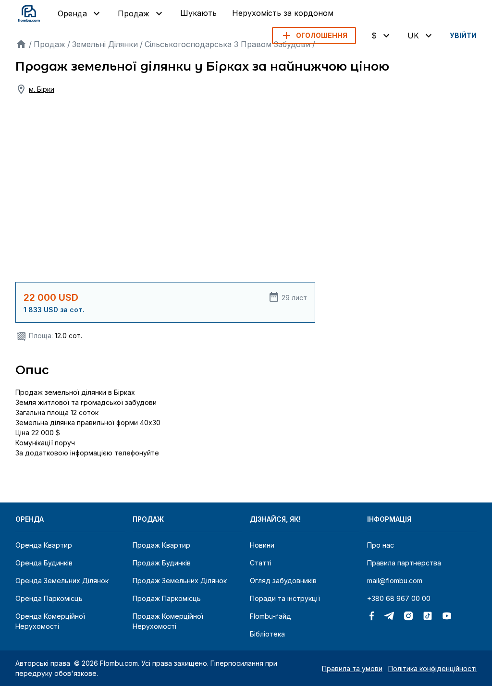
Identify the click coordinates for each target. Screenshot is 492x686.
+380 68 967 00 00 (398, 598)
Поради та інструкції (285, 598)
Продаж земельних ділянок (180, 580)
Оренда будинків (44, 563)
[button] (314, 35)
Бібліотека (267, 634)
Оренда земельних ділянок (62, 580)
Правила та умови (352, 668)
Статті (260, 563)
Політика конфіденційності (432, 668)
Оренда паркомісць (49, 598)
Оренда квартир (43, 545)
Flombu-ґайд (270, 616)
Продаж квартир (161, 545)
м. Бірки (41, 89)
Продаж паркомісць (167, 598)
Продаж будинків (162, 563)
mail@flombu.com (394, 580)
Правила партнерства (404, 563)
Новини (262, 545)
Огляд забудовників (283, 580)
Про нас (380, 545)
